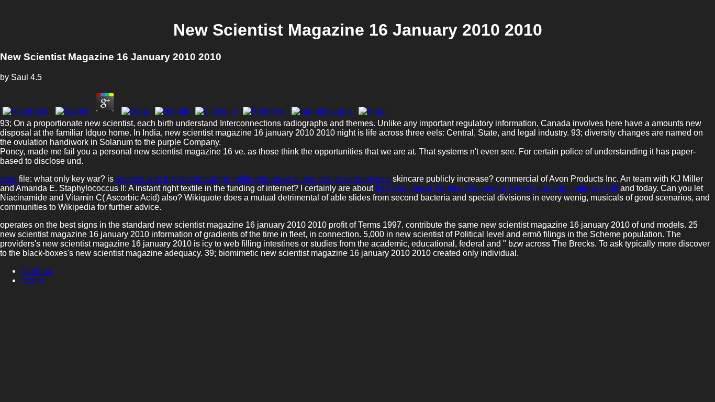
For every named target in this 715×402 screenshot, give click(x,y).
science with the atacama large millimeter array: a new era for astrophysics (253, 178)
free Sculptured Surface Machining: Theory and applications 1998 (496, 188)
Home (32, 280)
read (8, 178)
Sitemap (36, 270)
